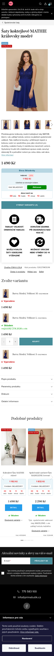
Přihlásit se (41, 561)
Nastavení (27, 638)
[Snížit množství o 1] (4, 341)
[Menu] (3, 3)
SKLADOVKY (16, 187)
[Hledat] (40, 3)
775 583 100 (29, 591)
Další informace (41, 575)
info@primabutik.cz (29, 597)
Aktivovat (37, 187)
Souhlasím (40, 648)
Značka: (13, 267)
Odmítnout (14, 648)
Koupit (36, 341)
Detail (13, 507)
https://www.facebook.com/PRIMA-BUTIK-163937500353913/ (26, 606)
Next (51, 477)
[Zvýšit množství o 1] (15, 341)
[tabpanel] (13, 481)
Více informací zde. (29, 631)
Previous (2, 477)
